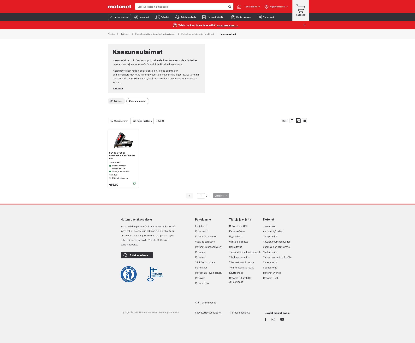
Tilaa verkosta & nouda (241, 262)
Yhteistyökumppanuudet (276, 241)
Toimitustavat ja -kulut (241, 267)
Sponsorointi (270, 267)
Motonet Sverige (272, 272)
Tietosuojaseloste (240, 312)
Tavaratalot (269, 225)
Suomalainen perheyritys (276, 246)
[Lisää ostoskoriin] (134, 183)
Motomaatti (201, 231)
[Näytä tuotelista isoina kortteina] (292, 120)
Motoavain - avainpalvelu (208, 272)
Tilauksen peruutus (239, 257)
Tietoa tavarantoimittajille (277, 257)
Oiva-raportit (270, 262)
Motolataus (201, 267)
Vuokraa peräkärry (205, 241)
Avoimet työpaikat (273, 231)
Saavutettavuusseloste (208, 312)
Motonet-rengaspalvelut (208, 246)
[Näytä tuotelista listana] (304, 120)
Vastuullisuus (270, 251)
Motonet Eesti (271, 277)
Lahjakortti (201, 225)
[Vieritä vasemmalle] (106, 121)
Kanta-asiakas (237, 231)
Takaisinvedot (208, 302)
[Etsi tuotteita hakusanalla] (229, 6)
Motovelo (200, 277)
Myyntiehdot (235, 236)
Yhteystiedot (270, 236)
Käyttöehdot (236, 272)
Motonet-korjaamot (206, 236)
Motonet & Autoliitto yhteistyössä (240, 279)
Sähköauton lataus (205, 262)
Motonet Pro (202, 283)
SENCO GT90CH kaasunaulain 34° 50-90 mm (122, 155)
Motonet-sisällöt (238, 225)
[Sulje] (304, 25)
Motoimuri (200, 257)
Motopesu (200, 251)
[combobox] (181, 6)
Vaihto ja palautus (238, 241)
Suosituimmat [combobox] (121, 120)
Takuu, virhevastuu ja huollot (244, 251)
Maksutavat (235, 246)
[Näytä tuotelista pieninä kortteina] (298, 120)
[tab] (141, 17)
